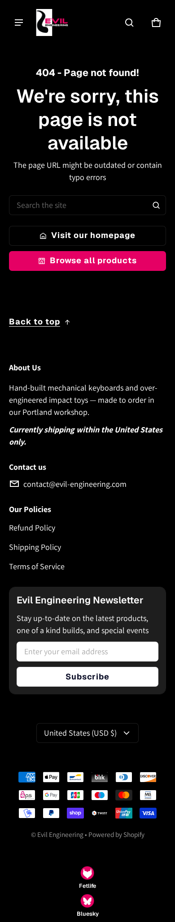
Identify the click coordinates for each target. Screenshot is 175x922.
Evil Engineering (60, 834)
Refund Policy (32, 527)
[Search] (156, 205)
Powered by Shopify (116, 834)
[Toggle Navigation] (19, 22)
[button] (129, 22)
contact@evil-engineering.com (75, 484)
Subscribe (87, 676)
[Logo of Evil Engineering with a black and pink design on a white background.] (56, 22)
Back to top (34, 321)
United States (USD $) (80, 733)
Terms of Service (37, 566)
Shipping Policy (35, 547)
